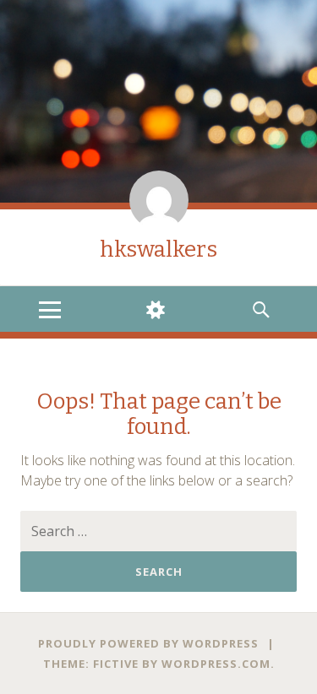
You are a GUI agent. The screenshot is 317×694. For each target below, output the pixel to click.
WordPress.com (216, 663)
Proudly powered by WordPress (148, 643)
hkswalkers (158, 249)
